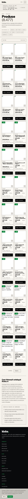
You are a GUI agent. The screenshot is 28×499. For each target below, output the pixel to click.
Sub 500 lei (5, 450)
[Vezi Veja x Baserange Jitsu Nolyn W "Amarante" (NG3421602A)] (8, 101)
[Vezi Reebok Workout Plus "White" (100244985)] (8, 209)
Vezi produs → (7, 66)
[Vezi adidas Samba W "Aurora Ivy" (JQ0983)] (20, 291)
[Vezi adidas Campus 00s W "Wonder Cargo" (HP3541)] (8, 236)
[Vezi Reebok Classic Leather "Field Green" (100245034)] (20, 182)
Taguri (4, 463)
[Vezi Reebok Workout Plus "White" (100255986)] (8, 182)
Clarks (10, 34)
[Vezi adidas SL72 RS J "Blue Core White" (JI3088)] (20, 318)
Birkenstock (5, 32)
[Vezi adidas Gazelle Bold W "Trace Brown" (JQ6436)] (8, 264)
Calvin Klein (20, 32)
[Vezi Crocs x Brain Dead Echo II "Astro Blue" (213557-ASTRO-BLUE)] (20, 75)
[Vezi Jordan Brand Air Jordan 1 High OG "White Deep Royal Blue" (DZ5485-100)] (8, 346)
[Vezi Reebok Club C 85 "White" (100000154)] (20, 209)
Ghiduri (4, 456)
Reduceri (4, 446)
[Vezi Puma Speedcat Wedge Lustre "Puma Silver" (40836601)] (8, 75)
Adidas (12, 29)
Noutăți (4, 460)
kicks (4, 2)
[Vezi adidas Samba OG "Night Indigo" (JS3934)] (20, 236)
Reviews (4, 458)
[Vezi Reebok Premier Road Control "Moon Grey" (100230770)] (20, 264)
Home (3, 13)
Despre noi (5, 468)
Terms (3, 476)
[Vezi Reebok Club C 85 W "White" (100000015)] (8, 154)
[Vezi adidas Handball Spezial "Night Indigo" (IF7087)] (20, 346)
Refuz (4, 496)
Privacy (4, 478)
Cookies (4, 480)
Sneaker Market (6, 470)
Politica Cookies (11, 493)
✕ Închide (22, 7)
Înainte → (17, 370)
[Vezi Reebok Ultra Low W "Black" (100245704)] (20, 154)
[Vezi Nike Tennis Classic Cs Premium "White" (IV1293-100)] (8, 49)
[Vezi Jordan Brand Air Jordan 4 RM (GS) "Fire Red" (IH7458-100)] (8, 318)
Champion (4, 34)
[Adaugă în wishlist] (12, 54)
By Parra (12, 32)
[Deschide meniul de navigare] (25, 2)
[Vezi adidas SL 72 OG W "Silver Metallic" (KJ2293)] (20, 101)
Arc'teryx (18, 29)
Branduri (4, 448)
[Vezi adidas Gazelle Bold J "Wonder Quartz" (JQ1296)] (8, 291)
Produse (4, 444)
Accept (10, 496)
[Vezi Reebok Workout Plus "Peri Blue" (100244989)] (8, 127)
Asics (24, 29)
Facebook (4, 486)
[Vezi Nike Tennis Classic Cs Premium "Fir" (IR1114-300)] (20, 49)
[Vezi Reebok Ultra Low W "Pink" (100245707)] (20, 127)
